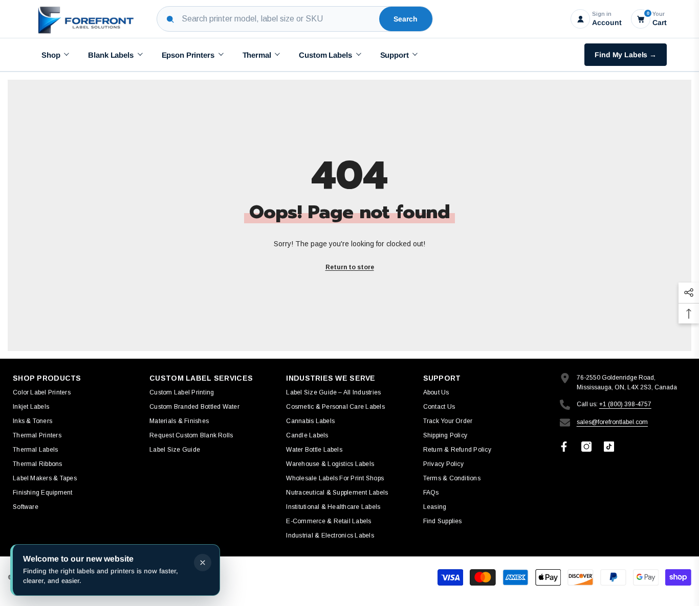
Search (406, 19)
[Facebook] (564, 446)
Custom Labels (325, 55)
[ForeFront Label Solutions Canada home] (84, 19)
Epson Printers (188, 55)
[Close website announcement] (202, 562)
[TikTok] (609, 446)
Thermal (257, 55)
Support (394, 55)
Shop (50, 55)
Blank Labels (110, 55)
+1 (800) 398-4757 (625, 404)
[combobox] (278, 19)
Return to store (349, 267)
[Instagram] (586, 446)
